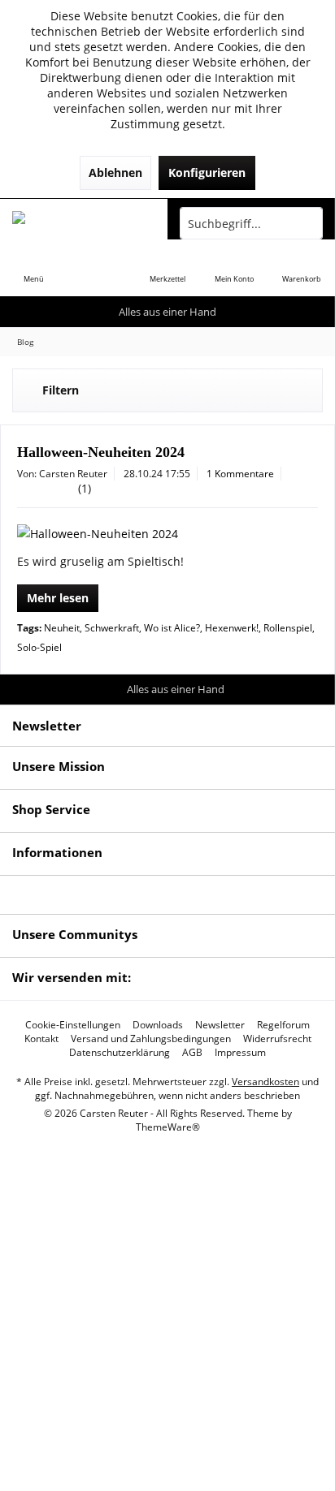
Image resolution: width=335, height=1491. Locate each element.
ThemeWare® (168, 1127)
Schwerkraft (112, 628)
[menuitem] (33, 267)
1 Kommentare (240, 473)
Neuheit (62, 628)
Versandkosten (265, 1081)
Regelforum (283, 1025)
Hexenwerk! (232, 628)
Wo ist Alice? (172, 628)
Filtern (60, 390)
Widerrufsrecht (277, 1038)
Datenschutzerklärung (119, 1052)
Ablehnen (115, 172)
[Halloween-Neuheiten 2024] (167, 534)
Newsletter (220, 1025)
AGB (192, 1052)
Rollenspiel (287, 628)
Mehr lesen (58, 597)
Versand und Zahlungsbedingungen (151, 1038)
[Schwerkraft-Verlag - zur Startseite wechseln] (83, 223)
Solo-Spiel (39, 647)
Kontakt (41, 1038)
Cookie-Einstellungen (72, 1025)
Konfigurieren (207, 172)
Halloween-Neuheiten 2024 (101, 452)
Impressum (240, 1052)
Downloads (158, 1025)
